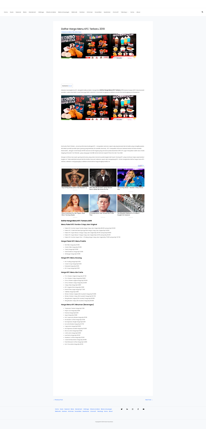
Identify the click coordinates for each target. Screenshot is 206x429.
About (111, 411)
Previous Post (58, 400)
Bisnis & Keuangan (106, 409)
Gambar (64, 411)
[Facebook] (138, 409)
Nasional (67, 409)
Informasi (71, 411)
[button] (127, 12)
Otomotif (93, 411)
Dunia (61, 409)
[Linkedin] (127, 409)
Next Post (149, 400)
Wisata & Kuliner (67, 32)
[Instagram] (132, 409)
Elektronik (58, 411)
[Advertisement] (103, 72)
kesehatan (86, 411)
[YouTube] (143, 409)
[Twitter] (121, 409)
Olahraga (86, 409)
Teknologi (100, 411)
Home (57, 409)
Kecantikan (78, 411)
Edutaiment (78, 409)
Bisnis (72, 409)
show (70, 86)
